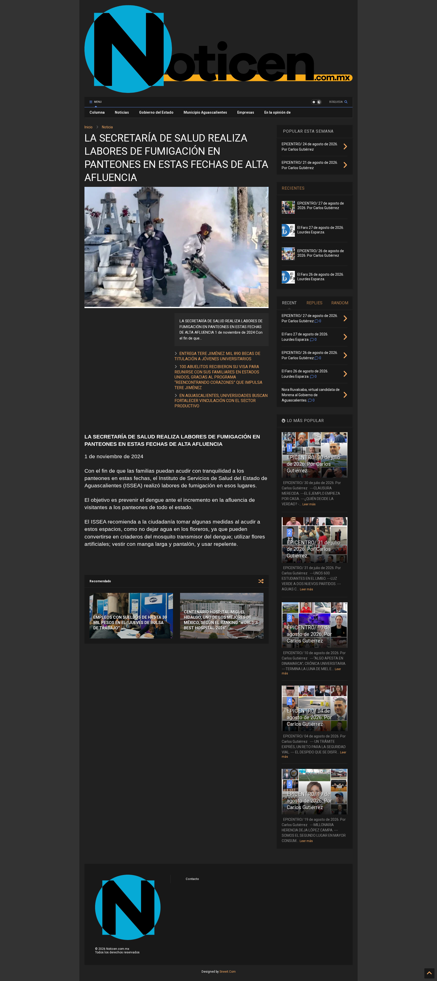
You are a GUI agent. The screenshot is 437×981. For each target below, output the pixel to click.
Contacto (192, 879)
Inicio (88, 127)
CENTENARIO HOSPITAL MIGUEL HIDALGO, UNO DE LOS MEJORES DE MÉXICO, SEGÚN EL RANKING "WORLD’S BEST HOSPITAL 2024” (221, 620)
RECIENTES (293, 188)
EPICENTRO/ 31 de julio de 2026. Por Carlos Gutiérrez (313, 549)
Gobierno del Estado (156, 112)
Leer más (309, 504)
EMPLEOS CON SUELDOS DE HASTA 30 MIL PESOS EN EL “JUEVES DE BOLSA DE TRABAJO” (130, 622)
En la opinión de (277, 112)
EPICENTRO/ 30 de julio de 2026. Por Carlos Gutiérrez (313, 464)
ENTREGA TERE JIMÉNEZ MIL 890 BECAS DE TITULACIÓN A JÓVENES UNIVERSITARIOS (217, 356)
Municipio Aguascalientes (205, 112)
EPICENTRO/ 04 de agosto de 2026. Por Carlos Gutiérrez (309, 717)
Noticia (107, 127)
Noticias (122, 112)
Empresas (245, 112)
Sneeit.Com (228, 971)
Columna (97, 112)
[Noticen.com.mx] (218, 90)
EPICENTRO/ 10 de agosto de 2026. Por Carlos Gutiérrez (309, 634)
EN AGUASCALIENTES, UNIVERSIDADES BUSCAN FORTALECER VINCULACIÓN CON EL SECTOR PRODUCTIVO (221, 401)
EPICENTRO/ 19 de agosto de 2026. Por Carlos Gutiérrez (309, 800)
